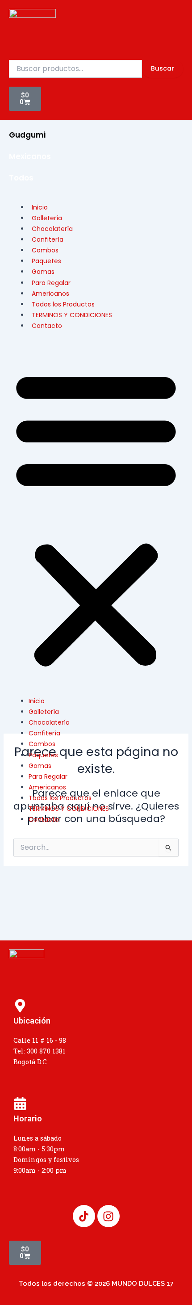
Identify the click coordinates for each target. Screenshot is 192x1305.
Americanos (47, 787)
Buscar (162, 68)
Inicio (37, 701)
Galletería (44, 711)
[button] (96, 518)
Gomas (40, 765)
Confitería (44, 733)
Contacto (47, 325)
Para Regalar (48, 776)
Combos (42, 743)
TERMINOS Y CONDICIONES (72, 315)
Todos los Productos (60, 797)
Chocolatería (49, 722)
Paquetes (43, 755)
